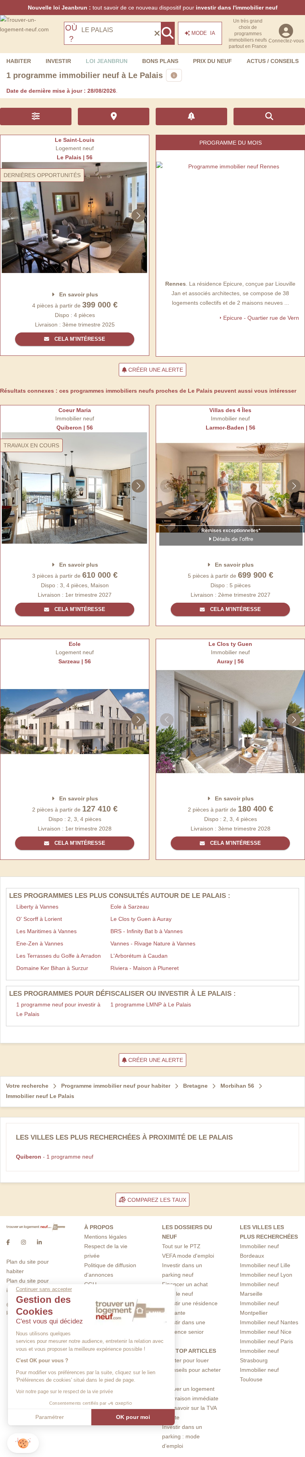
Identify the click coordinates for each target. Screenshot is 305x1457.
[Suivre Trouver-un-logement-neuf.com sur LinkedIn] (39, 1242)
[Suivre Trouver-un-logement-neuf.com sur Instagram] (23, 1242)
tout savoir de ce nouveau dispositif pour (153, 7)
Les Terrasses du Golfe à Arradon (58, 956)
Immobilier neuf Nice (265, 1332)
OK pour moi (133, 1417)
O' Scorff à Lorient (39, 919)
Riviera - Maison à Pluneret (144, 968)
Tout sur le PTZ (181, 1246)
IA (203, 33)
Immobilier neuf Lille (265, 1265)
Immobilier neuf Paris (266, 1341)
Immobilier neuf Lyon (266, 1275)
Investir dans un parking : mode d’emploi (182, 1436)
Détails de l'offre (232, 539)
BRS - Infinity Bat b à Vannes (146, 931)
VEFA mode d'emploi (188, 1256)
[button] (23, 1443)
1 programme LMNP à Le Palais (150, 1004)
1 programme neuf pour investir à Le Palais (58, 1009)
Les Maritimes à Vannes (46, 931)
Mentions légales (105, 1237)
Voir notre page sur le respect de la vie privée (64, 1391)
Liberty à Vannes (37, 906)
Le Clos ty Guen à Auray (141, 919)
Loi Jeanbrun (106, 61)
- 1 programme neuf (54, 1156)
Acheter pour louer (185, 1360)
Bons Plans (160, 61)
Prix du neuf (212, 61)
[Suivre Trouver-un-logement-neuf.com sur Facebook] (8, 1242)
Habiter (18, 61)
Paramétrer (49, 1417)
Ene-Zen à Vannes (39, 943)
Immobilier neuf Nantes (269, 1322)
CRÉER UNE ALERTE (155, 370)
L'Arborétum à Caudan (139, 956)
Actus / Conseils (273, 61)
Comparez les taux (156, 1200)
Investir (58, 61)
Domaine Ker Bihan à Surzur (52, 968)
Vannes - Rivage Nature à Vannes (152, 943)
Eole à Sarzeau (129, 906)
